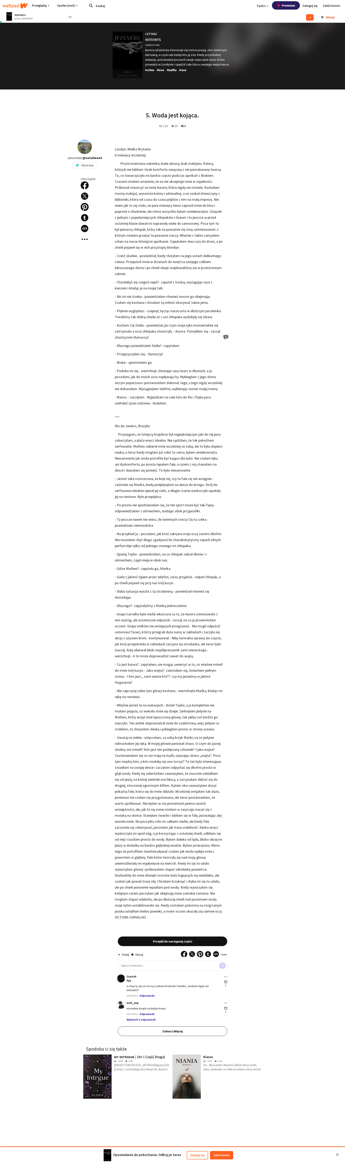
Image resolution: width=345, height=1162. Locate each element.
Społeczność (66, 5)
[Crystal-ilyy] (121, 978)
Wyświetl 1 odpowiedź (141, 1019)
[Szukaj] (91, 5)
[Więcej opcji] (225, 976)
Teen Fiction (152, 45)
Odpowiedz (147, 995)
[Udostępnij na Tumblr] (85, 218)
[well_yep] (121, 1005)
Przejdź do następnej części (172, 941)
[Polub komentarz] (226, 982)
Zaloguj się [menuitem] (309, 6)
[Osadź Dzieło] (85, 228)
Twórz (261, 6)
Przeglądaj (39, 5)
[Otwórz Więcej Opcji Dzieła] (85, 239)
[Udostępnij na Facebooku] (85, 185)
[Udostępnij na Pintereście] (85, 207)
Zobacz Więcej (172, 1031)
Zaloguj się (197, 1155)
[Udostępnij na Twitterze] (85, 196)
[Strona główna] (15, 5)
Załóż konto (221, 1155)
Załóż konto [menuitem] (331, 6)
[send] (222, 965)
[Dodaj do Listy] (310, 17)
